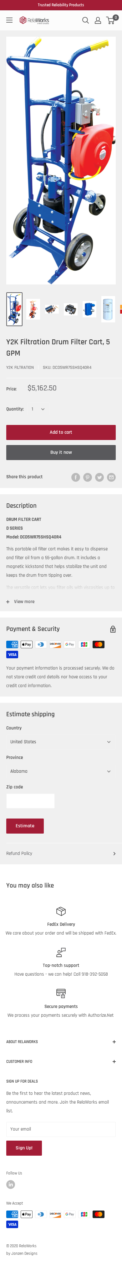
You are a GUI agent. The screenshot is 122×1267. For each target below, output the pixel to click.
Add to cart (61, 432)
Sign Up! (24, 1148)
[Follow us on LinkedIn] (10, 1184)
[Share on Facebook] (75, 477)
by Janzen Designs (22, 1253)
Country (14, 728)
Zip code (14, 787)
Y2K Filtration (20, 367)
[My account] (98, 20)
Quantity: (15, 409)
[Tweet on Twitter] (99, 477)
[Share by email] (111, 477)
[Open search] (85, 20)
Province (14, 758)
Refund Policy (19, 853)
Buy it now (61, 452)
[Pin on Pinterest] (87, 477)
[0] (110, 20)
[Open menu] (9, 20)
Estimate (25, 826)
